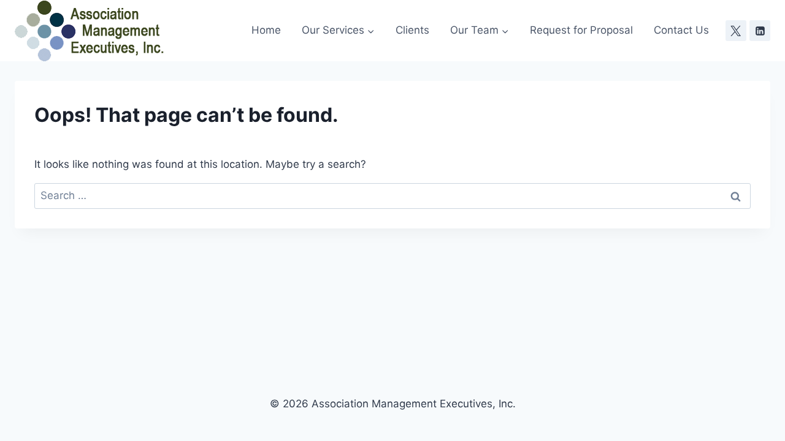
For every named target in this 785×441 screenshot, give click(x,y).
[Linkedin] (759, 30)
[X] (736, 30)
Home (266, 30)
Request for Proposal (581, 30)
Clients (412, 30)
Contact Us (681, 30)
